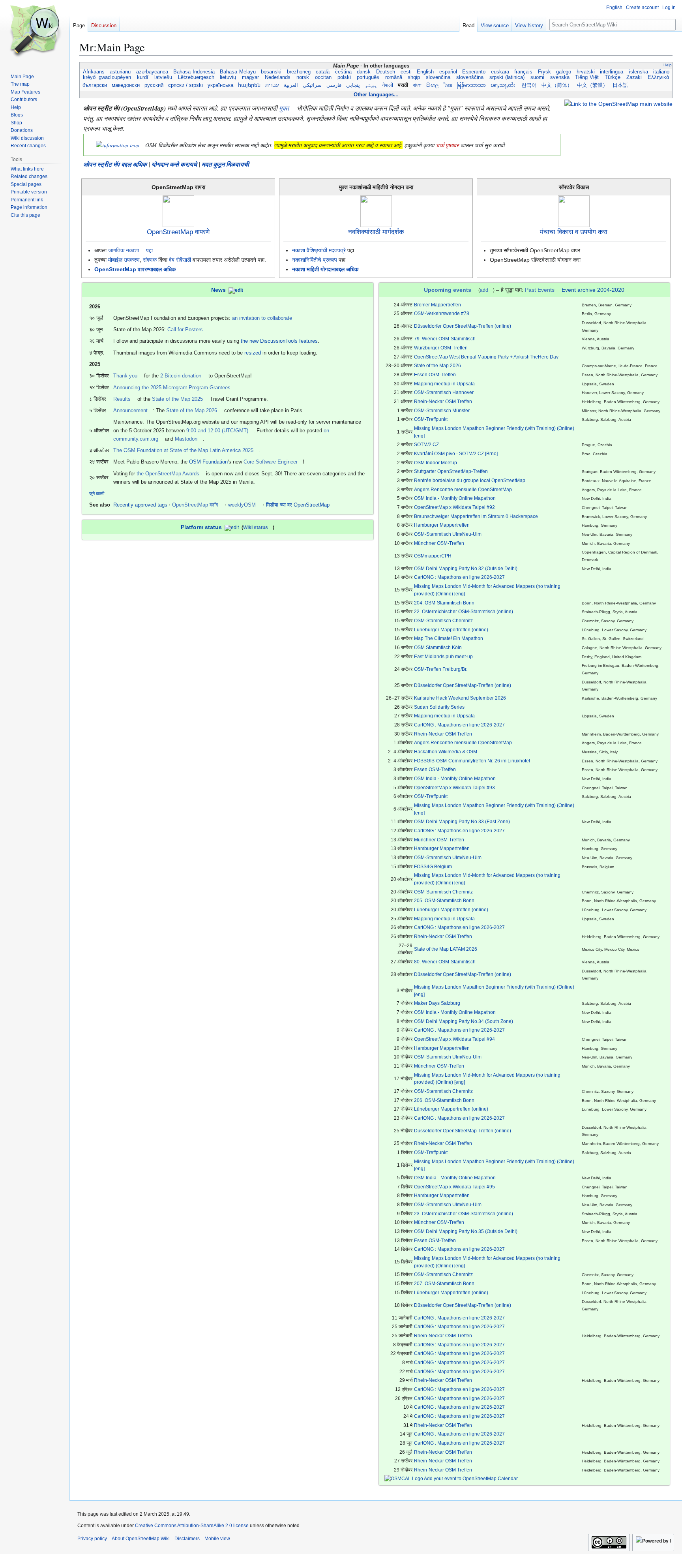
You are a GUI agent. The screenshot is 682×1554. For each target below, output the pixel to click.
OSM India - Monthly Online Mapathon (455, 498)
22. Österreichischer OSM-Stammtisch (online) (463, 611)
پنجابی (353, 85)
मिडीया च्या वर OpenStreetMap (298, 505)
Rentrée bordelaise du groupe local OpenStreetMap (469, 480)
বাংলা (417, 85)
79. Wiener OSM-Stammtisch (445, 338)
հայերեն (249, 85)
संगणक (150, 260)
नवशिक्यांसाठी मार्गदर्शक (376, 232)
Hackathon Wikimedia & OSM (445, 751)
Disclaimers (187, 1538)
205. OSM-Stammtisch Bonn (444, 900)
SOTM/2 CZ (426, 444)
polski (344, 77)
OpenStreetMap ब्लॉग (195, 505)
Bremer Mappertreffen (437, 304)
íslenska (638, 72)
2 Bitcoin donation (180, 376)
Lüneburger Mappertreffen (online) (451, 629)
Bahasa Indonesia (194, 72)
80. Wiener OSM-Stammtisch (445, 961)
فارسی (334, 85)
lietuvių (228, 77)
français (523, 72)
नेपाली (387, 85)
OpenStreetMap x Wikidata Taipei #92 (454, 507)
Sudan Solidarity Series (439, 706)
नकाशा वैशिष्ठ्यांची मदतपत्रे (319, 250)
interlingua (611, 72)
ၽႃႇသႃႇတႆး (503, 85)
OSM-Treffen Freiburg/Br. (440, 669)
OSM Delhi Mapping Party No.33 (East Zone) (462, 821)
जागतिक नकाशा (123, 250)
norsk (302, 77)
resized (252, 353)
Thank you (125, 376)
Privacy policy (92, 1538)
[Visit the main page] (34, 31)
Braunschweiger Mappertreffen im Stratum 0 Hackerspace (476, 516)
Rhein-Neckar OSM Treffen (443, 401)
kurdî (142, 77)
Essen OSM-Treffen (435, 374)
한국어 (529, 85)
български (95, 85)
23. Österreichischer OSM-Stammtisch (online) (463, 1213)
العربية (291, 85)
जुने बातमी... (98, 493)
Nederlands (277, 77)
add (484, 290)
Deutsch (385, 72)
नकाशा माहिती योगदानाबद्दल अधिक (325, 269)
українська (220, 85)
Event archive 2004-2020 (593, 290)
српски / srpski (185, 85)
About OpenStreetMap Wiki (141, 1538)
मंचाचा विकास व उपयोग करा (573, 232)
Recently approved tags (140, 505)
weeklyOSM (242, 505)
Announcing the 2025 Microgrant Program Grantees (171, 387)
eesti (406, 72)
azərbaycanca (152, 72)
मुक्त (284, 108)
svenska (559, 77)
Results (122, 399)
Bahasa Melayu (238, 72)
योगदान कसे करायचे (174, 164)
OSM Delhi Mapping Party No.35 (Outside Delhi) (465, 1231)
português (368, 77)
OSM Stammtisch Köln (438, 647)
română (393, 77)
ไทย (447, 85)
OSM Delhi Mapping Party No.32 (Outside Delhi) (465, 568)
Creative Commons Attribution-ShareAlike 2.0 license (192, 1525)
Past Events (540, 290)
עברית (272, 85)
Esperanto (474, 72)
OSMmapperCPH (433, 555)
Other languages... (376, 95)
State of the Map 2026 (191, 410)
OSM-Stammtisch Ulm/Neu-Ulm (448, 534)
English (425, 72)
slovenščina (469, 77)
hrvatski (585, 72)
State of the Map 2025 (177, 399)
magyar (250, 77)
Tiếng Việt (587, 77)
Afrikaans (93, 72)
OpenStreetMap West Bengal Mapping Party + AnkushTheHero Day (486, 356)
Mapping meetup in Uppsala (444, 383)
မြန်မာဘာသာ (471, 85)
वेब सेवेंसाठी (180, 260)
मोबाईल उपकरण (124, 260)
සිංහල (432, 85)
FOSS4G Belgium (433, 866)
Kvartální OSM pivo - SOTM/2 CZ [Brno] (456, 453)
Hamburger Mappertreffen (442, 524)
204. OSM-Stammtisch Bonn (444, 602)
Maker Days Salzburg (437, 1003)
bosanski (271, 72)
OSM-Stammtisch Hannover (444, 392)
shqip (414, 77)
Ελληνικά (658, 77)
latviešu (163, 77)
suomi (537, 77)
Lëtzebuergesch (196, 77)
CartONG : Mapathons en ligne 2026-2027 (459, 577)
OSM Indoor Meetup (435, 462)
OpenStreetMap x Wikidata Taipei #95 (454, 1186)
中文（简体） (557, 85)
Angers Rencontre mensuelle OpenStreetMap (463, 489)
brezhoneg (298, 72)
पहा (149, 250)
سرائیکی (312, 85)
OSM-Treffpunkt (431, 419)
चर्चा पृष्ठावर (447, 145)
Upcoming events (447, 290)
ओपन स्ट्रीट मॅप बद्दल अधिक (115, 164)
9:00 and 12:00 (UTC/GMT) (217, 431)
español (448, 72)
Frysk (544, 72)
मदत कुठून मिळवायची (225, 164)
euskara (500, 72)
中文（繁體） (592, 85)
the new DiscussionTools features (279, 341)
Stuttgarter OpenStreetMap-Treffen (451, 471)
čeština (343, 72)
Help (667, 65)
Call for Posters (185, 329)
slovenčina (438, 77)
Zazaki (634, 77)
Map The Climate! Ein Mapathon (448, 638)
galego (564, 72)
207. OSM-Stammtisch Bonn (444, 1283)
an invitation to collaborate (262, 318)
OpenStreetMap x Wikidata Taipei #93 (454, 787)
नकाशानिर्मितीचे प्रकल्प (314, 260)
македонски (125, 85)
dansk (364, 72)
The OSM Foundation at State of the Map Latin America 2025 (183, 450)
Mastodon (186, 439)
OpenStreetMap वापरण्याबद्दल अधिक (135, 269)
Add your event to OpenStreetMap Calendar (470, 1478)
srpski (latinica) (506, 77)
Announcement (130, 410)
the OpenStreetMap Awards (168, 474)
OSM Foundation (208, 462)
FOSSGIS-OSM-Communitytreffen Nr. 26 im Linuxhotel (472, 760)
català (323, 72)
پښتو (371, 85)
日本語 (620, 85)
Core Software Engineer (271, 462)
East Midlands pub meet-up (443, 656)
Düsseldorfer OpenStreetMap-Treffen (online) (462, 325)
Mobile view (217, 1538)
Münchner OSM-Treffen (439, 543)
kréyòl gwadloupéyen (107, 77)
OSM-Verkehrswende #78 (441, 313)
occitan (323, 77)
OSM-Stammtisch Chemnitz (443, 620)
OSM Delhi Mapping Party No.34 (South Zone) (463, 1021)
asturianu (120, 72)
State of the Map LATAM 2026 (445, 949)
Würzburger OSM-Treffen (441, 347)
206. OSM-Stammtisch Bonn (444, 1100)
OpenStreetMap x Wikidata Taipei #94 (454, 1039)
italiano (661, 72)
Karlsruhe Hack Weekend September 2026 (460, 697)
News (218, 290)
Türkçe (612, 77)
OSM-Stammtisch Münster (442, 410)
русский (154, 85)
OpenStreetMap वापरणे (178, 232)
